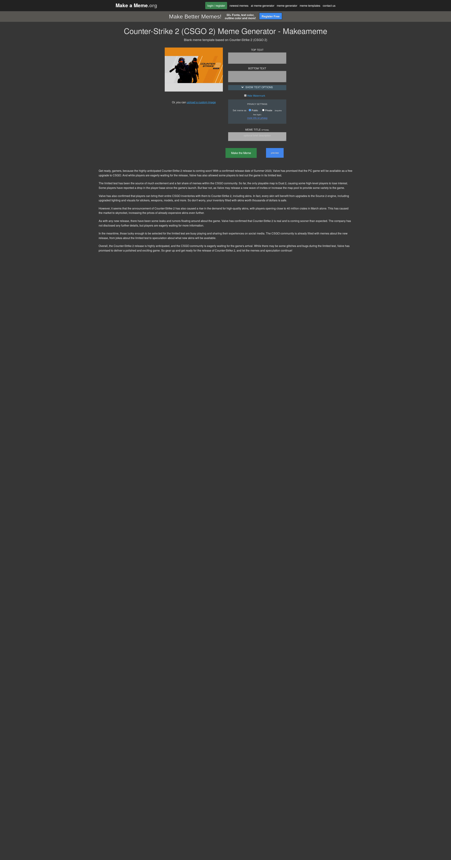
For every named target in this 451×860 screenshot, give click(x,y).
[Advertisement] (127, 96)
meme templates (310, 6)
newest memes (239, 6)
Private (268, 110)
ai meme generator (262, 6)
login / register (216, 6)
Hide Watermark (255, 95)
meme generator (287, 6)
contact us (329, 6)
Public (254, 110)
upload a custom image (201, 102)
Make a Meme (136, 5)
